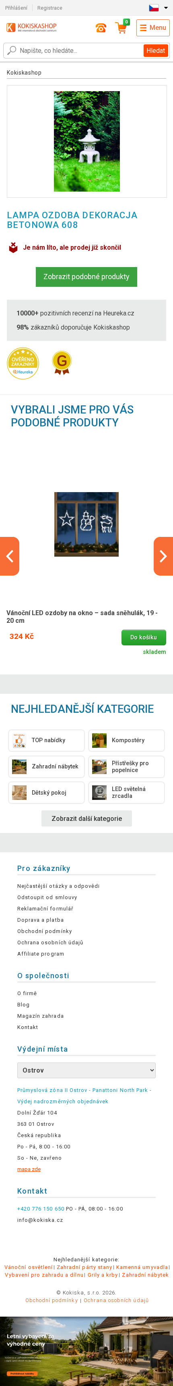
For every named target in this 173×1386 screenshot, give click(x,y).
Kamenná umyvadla (142, 1267)
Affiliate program (40, 954)
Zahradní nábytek (145, 1275)
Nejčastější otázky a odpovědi (58, 886)
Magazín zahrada (40, 1016)
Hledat (155, 50)
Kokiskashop (24, 72)
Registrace (49, 8)
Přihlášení (16, 8)
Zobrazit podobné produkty (86, 276)
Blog (23, 1005)
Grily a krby (103, 1275)
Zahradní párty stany (84, 1267)
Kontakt (27, 1027)
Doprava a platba (40, 920)
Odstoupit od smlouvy (47, 897)
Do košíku (143, 637)
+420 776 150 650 (40, 1209)
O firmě (27, 993)
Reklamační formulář (45, 909)
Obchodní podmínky (44, 931)
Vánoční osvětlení (28, 1267)
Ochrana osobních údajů (50, 942)
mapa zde (29, 1169)
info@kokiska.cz (40, 1220)
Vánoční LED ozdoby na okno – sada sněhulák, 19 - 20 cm (82, 616)
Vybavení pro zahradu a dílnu (44, 1275)
